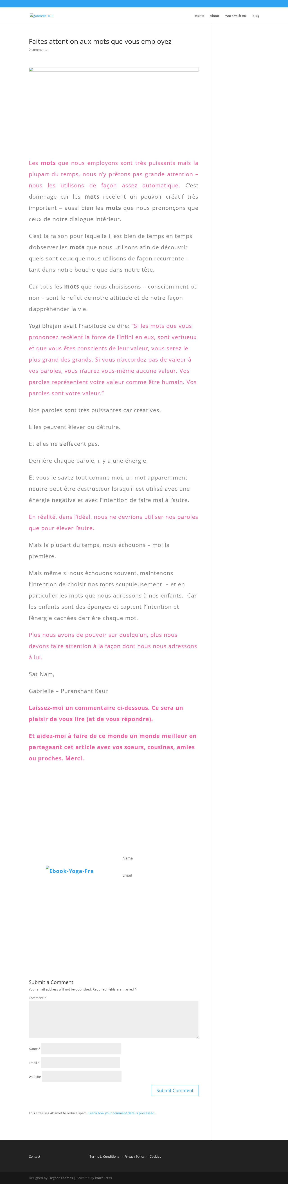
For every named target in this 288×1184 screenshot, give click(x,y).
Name (34, 1049)
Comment (37, 998)
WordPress (103, 1178)
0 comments (38, 49)
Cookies (155, 1156)
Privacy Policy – (137, 1156)
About (214, 16)
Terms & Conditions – (107, 1156)
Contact (34, 1156)
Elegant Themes (60, 1178)
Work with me (236, 16)
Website (35, 1077)
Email (34, 1063)
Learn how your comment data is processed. (121, 1113)
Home (199, 16)
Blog (255, 16)
